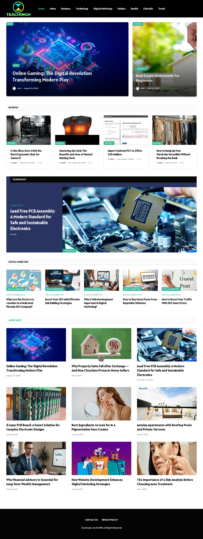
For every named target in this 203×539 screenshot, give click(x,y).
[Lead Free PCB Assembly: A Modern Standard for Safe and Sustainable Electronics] (129, 220)
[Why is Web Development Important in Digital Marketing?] (101, 280)
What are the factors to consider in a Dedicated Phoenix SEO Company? (20, 303)
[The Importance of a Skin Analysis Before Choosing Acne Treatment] (167, 458)
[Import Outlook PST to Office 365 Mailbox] (126, 130)
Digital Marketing (103, 8)
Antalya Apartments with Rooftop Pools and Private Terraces (164, 427)
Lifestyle (148, 8)
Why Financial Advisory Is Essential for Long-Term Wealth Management (32, 482)
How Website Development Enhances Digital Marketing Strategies (97, 482)
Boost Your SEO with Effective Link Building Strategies (62, 301)
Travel (161, 8)
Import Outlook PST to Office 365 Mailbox (125, 152)
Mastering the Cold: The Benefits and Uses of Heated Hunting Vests (75, 154)
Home (42, 8)
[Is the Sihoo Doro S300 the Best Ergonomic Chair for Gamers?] (29, 130)
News (53, 8)
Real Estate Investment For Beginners (158, 78)
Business (66, 8)
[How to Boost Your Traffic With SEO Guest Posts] (179, 280)
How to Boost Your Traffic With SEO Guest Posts (177, 301)
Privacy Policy (110, 520)
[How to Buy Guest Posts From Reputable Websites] (140, 280)
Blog (10, 24)
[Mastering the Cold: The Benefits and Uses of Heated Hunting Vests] (77, 130)
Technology (82, 8)
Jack (19, 88)
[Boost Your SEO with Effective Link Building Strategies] (62, 280)
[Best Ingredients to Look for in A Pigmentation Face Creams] (101, 404)
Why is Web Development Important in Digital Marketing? (98, 303)
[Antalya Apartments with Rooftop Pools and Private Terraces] (167, 404)
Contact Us (91, 520)
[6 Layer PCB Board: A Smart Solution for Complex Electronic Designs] (36, 404)
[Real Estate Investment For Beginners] (165, 59)
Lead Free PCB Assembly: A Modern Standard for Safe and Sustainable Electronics (32, 219)
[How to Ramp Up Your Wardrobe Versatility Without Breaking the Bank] (174, 130)
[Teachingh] (18, 8)
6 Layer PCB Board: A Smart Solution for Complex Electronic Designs (33, 427)
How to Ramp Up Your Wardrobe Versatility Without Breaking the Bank (173, 154)
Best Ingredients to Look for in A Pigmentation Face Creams (93, 427)
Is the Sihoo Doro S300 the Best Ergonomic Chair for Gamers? (26, 154)
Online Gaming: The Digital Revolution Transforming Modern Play (52, 76)
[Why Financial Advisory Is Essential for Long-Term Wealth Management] (36, 458)
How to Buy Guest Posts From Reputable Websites (140, 301)
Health (134, 8)
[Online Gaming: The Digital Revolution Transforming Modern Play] (67, 59)
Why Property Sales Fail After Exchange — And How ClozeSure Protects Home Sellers (100, 368)
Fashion (121, 8)
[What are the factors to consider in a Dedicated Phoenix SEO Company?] (23, 280)
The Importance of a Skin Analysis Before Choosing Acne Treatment (165, 482)
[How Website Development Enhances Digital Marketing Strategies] (101, 458)
